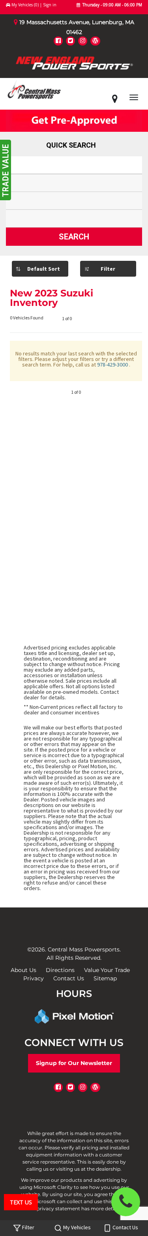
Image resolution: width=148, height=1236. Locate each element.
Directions (60, 970)
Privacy (33, 978)
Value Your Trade (107, 970)
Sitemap (105, 978)
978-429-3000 (113, 364)
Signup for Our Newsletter (74, 1063)
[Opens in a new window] (58, 40)
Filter (108, 268)
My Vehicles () (25, 5)
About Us (23, 970)
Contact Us (68, 978)
